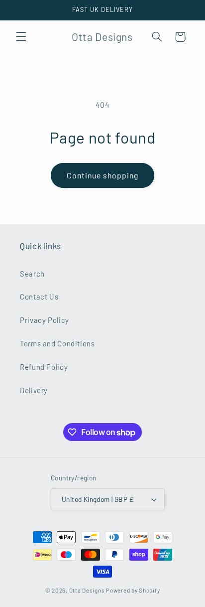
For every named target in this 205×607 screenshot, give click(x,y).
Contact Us (39, 296)
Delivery (34, 390)
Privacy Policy (44, 319)
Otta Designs (87, 590)
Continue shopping (103, 175)
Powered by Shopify (133, 590)
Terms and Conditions (57, 343)
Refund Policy (44, 366)
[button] (20, 36)
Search (32, 273)
